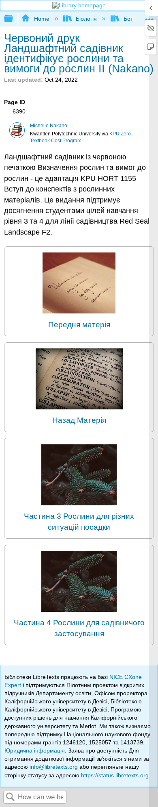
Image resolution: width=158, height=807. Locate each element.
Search (10, 797)
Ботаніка (134, 18)
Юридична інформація (34, 750)
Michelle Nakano (48, 125)
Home (41, 18)
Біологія (86, 18)
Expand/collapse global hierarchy (14, 19)
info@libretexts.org (54, 766)
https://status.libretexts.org (115, 775)
